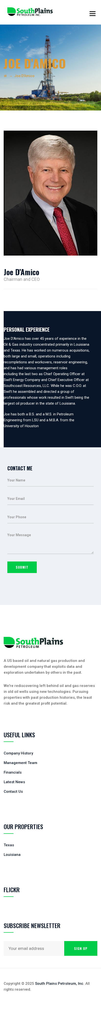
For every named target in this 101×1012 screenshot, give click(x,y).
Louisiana (12, 854)
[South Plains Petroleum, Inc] (30, 12)
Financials (13, 772)
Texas (9, 845)
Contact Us (13, 791)
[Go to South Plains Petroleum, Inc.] (5, 76)
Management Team (20, 763)
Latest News (14, 782)
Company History (18, 753)
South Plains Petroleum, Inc (59, 983)
